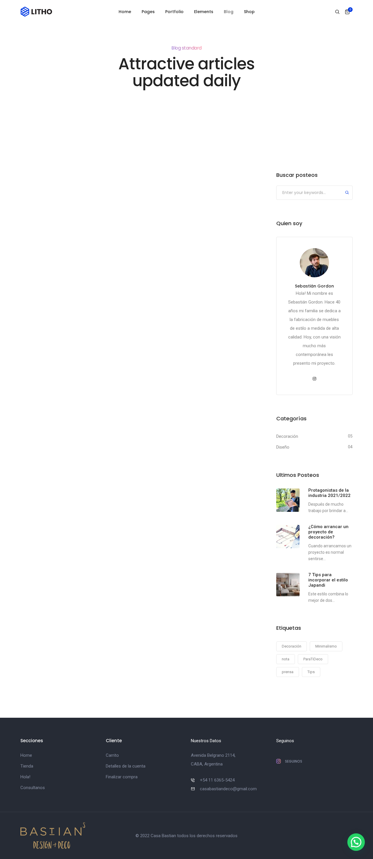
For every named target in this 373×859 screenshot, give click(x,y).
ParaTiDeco (313, 659)
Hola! (25, 776)
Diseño (282, 447)
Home (125, 12)
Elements (203, 12)
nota (285, 659)
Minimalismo (326, 646)
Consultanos (32, 787)
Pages (148, 12)
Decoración (287, 436)
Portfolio (174, 12)
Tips (311, 672)
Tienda (26, 766)
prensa (287, 672)
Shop (249, 12)
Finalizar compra (122, 776)
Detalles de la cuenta (125, 766)
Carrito (112, 755)
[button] (356, 842)
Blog (228, 12)
